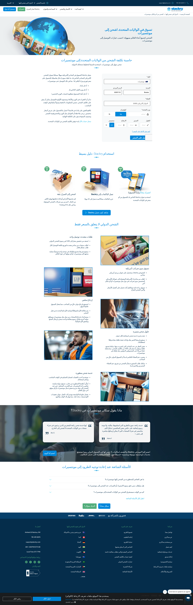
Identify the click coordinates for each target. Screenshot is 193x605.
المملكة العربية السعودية (73, 562)
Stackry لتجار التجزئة (33, 9)
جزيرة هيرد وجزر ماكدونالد (72, 532)
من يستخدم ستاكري (165, 542)
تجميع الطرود (128, 532)
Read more (69, 599)
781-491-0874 (35, 537)
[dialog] (96, 599)
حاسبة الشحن (40, 3)
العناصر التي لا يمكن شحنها (123, 547)
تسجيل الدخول (9, 9)
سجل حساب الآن (85, 121)
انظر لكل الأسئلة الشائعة (135, 498)
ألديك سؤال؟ (89, 506)
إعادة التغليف (128, 537)
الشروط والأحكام (166, 571)
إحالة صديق (168, 557)
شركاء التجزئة (127, 567)
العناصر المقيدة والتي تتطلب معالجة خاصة (118, 552)
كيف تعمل (169, 547)
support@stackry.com (165, 3)
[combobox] (190, 595)
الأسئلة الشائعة (127, 571)
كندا (80, 537)
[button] (26, 3)
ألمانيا (79, 542)
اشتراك (21, 9)
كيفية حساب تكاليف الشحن (123, 557)
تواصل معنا (168, 532)
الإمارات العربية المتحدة (73, 567)
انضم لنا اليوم (49, 453)
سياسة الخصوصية (166, 562)
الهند (79, 547)
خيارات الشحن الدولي (125, 562)
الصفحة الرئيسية (185, 14)
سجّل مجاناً (104, 506)
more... (82, 576)
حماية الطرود (128, 542)
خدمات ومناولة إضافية (165, 552)
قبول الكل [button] (46, 599)
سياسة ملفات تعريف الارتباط (162, 567)
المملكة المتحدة (76, 571)
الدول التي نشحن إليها (172, 14)
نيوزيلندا (78, 557)
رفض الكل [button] (17, 599)
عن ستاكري (168, 537)
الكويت (78, 552)
